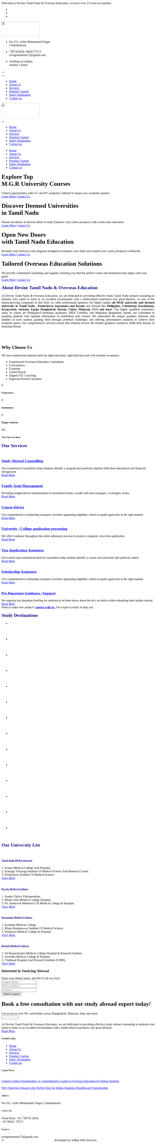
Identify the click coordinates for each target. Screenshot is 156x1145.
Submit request (11, 994)
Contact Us (23, 196)
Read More (8, 475)
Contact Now (10, 1017)
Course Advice (13, 507)
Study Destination (20, 94)
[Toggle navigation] (3, 75)
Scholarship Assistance (19, 572)
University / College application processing (34, 529)
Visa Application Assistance (23, 550)
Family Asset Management (22, 486)
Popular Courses (19, 91)
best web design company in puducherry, (29, 1140)
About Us (15, 84)
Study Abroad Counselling (22, 461)
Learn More (9, 196)
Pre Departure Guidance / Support (29, 593)
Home (13, 81)
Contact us (15, 98)
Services (14, 88)
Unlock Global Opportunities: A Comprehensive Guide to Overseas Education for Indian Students (60, 1081)
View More (8, 878)
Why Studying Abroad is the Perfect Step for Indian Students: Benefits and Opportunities (55, 1088)
